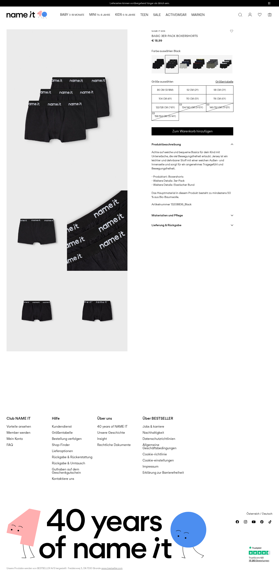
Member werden (18, 433)
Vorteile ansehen (19, 426)
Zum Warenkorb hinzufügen (192, 131)
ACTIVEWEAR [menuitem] (176, 15)
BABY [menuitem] (72, 15)
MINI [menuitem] (99, 15)
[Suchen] (240, 15)
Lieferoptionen (62, 451)
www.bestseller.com (112, 568)
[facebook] (237, 521)
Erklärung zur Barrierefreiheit (163, 472)
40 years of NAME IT (112, 426)
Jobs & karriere (153, 426)
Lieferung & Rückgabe (166, 225)
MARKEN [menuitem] (198, 15)
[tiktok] (270, 521)
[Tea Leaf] (212, 64)
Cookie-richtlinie (155, 454)
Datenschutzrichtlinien (159, 439)
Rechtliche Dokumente (114, 445)
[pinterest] (261, 521)
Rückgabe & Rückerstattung (72, 457)
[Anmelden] (250, 15)
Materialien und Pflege (167, 215)
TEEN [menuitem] (144, 15)
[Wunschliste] (260, 15)
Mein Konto (15, 439)
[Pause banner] (269, 3)
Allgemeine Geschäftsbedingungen (159, 446)
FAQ (10, 445)
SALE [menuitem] (157, 15)
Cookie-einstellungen (158, 460)
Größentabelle (224, 81)
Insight (102, 439)
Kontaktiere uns (63, 479)
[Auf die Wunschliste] (231, 31)
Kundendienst (62, 426)
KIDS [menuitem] (125, 15)
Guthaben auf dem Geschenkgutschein (66, 470)
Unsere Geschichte (111, 433)
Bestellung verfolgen (67, 439)
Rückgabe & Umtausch (68, 463)
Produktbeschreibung (166, 144)
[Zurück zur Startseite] (27, 15)
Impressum (150, 466)
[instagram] (245, 521)
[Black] (158, 64)
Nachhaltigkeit (153, 433)
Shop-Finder (61, 445)
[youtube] (253, 521)
